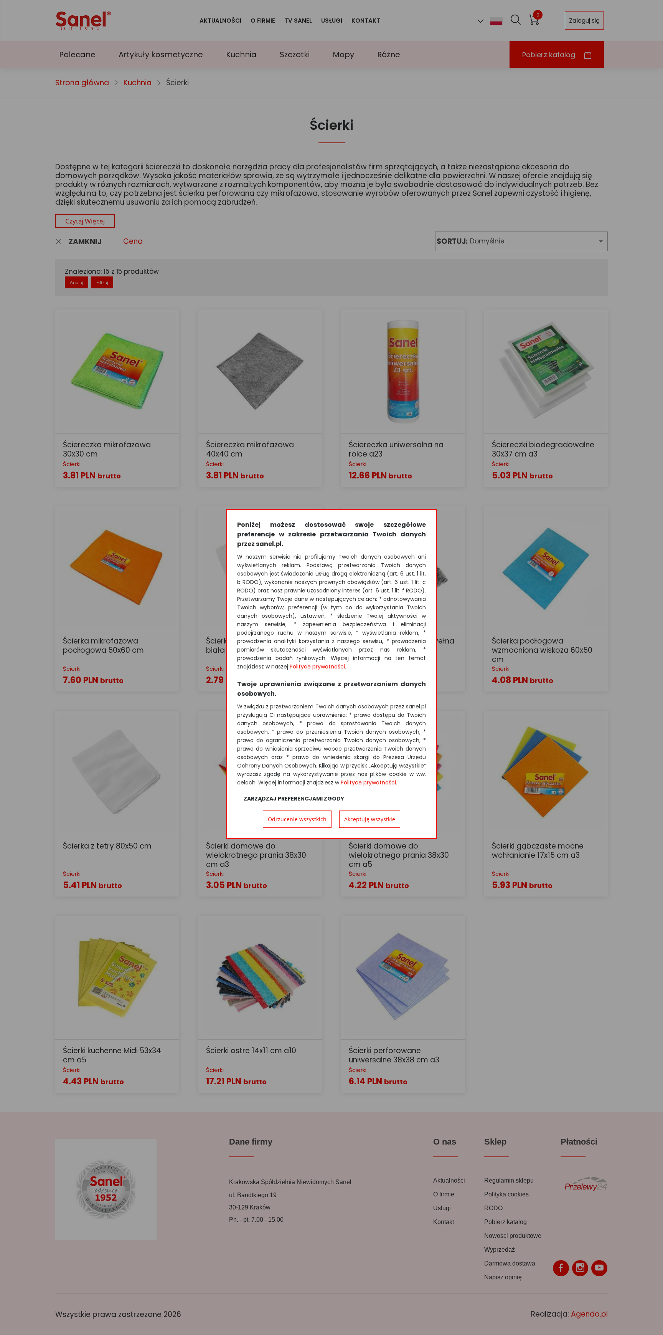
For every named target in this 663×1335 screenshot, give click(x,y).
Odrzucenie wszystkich (297, 819)
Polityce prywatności (317, 666)
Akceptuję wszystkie (369, 819)
